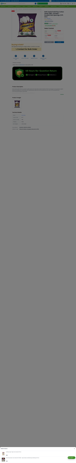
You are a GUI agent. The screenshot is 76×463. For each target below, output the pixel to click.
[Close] (74, 449)
